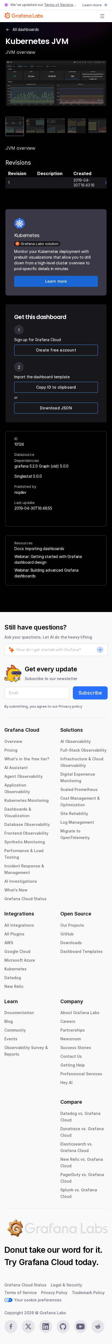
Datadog (12, 977)
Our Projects (72, 925)
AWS (8, 942)
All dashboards (26, 29)
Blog (8, 1021)
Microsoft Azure (19, 960)
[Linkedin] (45, 1326)
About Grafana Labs (79, 1012)
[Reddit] (97, 1326)
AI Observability (75, 741)
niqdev (20, 492)
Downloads (71, 942)
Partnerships (72, 1030)
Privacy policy (70, 706)
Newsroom (70, 1038)
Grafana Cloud (46, 1262)
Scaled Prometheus (79, 789)
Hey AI (66, 1082)
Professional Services (81, 1073)
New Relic (13, 986)
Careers (67, 1021)
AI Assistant (16, 767)
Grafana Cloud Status (25, 898)
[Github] (63, 1326)
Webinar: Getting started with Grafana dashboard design (48, 559)
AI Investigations (20, 881)
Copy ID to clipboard (56, 387)
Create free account (56, 350)
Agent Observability (23, 776)
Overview (13, 741)
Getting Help (72, 1065)
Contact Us (71, 1056)
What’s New (15, 890)
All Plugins (14, 934)
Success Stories (75, 1047)
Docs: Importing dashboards (39, 548)
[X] (28, 1326)
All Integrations (19, 925)
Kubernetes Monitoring (26, 800)
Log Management (77, 822)
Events (10, 1038)
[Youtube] (80, 1326)
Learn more (92, 5)
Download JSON (56, 408)
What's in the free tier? (26, 759)
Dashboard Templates (81, 951)
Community (15, 1030)
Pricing (10, 750)
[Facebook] (10, 1326)
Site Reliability (74, 813)
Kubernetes (15, 969)
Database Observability (27, 824)
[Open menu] (102, 16)
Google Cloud (17, 951)
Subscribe (90, 693)
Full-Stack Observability (83, 750)
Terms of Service (58, 4)
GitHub (67, 934)
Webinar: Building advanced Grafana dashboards (46, 573)
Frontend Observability (26, 833)
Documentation (19, 1012)
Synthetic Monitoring (24, 842)
